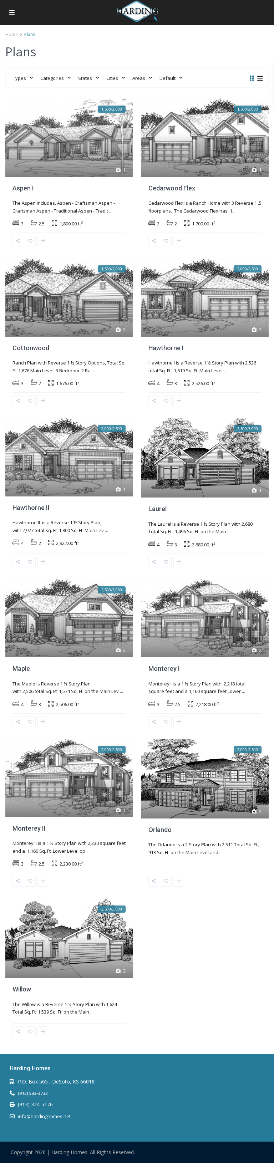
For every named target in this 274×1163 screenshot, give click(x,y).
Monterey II (29, 828)
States (85, 78)
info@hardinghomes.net (44, 1116)
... (110, 211)
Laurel (157, 508)
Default (167, 78)
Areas (138, 78)
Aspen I (23, 188)
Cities (112, 78)
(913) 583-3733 (33, 1093)
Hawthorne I (166, 348)
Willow (21, 989)
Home (11, 34)
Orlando (160, 829)
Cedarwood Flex (171, 188)
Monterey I (164, 668)
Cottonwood (30, 348)
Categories (52, 78)
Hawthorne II (31, 507)
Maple (21, 668)
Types (19, 78)
